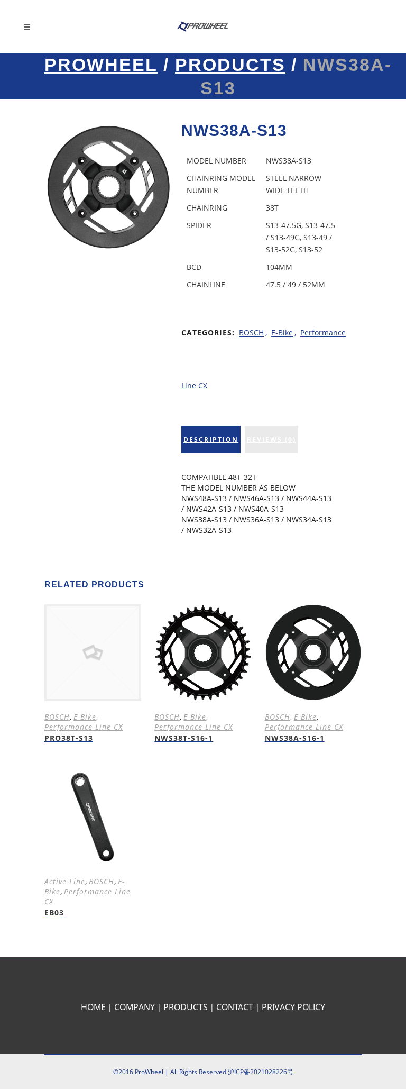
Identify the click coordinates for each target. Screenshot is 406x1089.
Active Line (64, 881)
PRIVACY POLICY (293, 1007)
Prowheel (101, 65)
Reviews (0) (271, 439)
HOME (93, 1007)
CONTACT (234, 1007)
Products (230, 65)
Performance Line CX (83, 727)
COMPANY (134, 1007)
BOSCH (251, 333)
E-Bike (282, 333)
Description (210, 439)
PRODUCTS (185, 1007)
